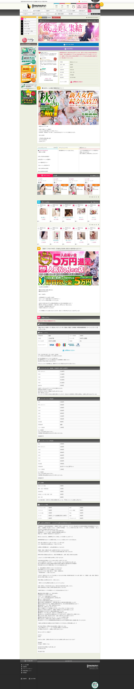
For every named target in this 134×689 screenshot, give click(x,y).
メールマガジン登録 (28, 31)
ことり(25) (81, 242)
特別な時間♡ (56, 240)
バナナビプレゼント (98, 5)
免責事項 (25, 666)
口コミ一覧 (26, 33)
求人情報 (71, 13)
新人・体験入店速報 (59, 13)
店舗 (89, 10)
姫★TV (48, 10)
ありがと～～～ (93, 240)
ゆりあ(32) (81, 219)
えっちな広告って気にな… (68, 217)
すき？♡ (94, 217)
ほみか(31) (68, 242)
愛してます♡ (68, 240)
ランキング (25, 10)
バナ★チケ (25, 13)
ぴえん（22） (48, 78)
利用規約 (25, 672)
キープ (84, 1)
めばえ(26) (68, 219)
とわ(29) (43, 219)
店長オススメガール (36, 13)
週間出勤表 (26, 23)
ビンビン (43, 240)
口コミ (48, 13)
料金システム (27, 21)
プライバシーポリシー (27, 668)
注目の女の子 (82, 10)
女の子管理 (33, 678)
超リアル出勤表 (36, 10)
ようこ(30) (94, 219)
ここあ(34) (94, 242)
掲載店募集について (27, 670)
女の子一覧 (26, 26)
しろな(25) (43, 242)
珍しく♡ (81, 217)
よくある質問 (26, 664)
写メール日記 (59, 10)
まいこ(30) (56, 242)
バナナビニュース (82, 13)
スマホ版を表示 (29, 660)
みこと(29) (56, 219)
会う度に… (43, 217)
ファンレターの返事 (70, 10)
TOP (25, 18)
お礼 (81, 240)
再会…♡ (56, 217)
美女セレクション (45, 21)
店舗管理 (25, 678)
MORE (55, 147)
